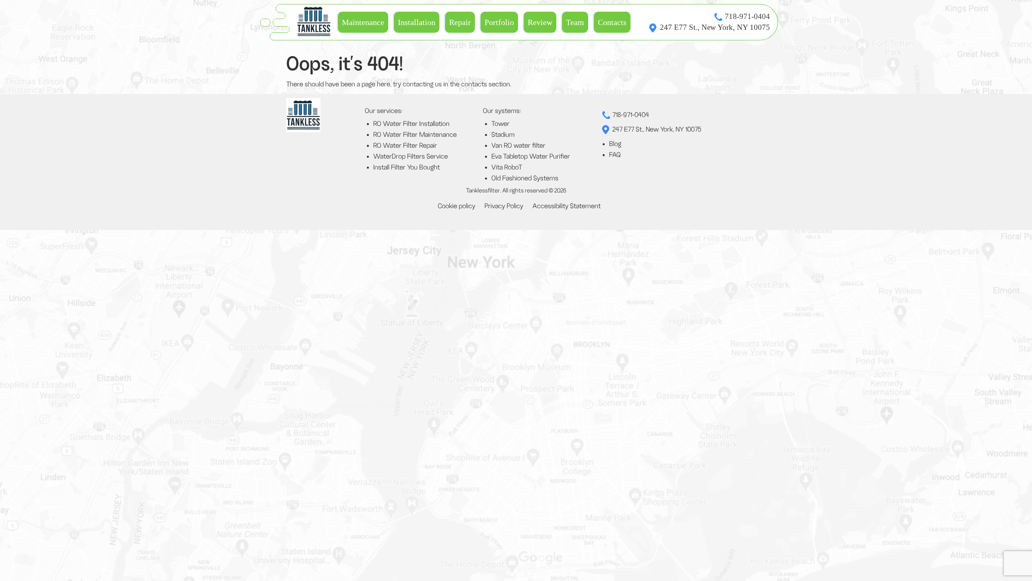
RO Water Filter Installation (411, 123)
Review (540, 22)
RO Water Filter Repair (405, 145)
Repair (460, 22)
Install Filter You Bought (406, 167)
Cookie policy (456, 206)
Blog (615, 144)
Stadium (503, 134)
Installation (416, 22)
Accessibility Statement (567, 206)
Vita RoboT (506, 167)
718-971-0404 (747, 16)
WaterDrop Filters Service (410, 156)
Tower (500, 123)
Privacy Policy (504, 206)
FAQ (615, 155)
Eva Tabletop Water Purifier (530, 156)
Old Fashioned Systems (524, 178)
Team (575, 22)
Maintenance (363, 22)
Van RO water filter (518, 145)
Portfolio (499, 22)
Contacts (612, 22)
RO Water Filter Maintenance (415, 134)
